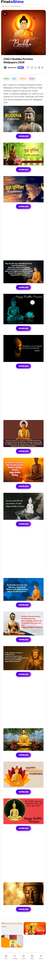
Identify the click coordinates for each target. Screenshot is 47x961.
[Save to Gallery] (20, 928)
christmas (23, 78)
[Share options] (20, 924)
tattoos (6, 78)
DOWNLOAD (23, 136)
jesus (14, 78)
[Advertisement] (23, 236)
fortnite (32, 78)
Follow (20, 67)
